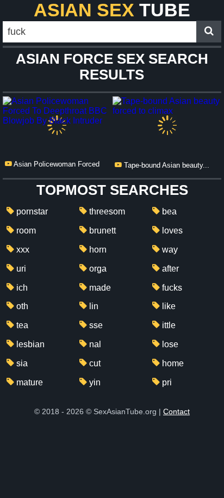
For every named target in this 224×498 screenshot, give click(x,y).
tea (22, 325)
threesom (107, 211)
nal (95, 344)
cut (95, 363)
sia (22, 363)
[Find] (208, 31)
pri (167, 382)
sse (96, 325)
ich (22, 287)
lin (93, 306)
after (170, 268)
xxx (22, 249)
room (26, 230)
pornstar (32, 211)
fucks (172, 287)
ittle (169, 325)
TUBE (112, 10)
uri (21, 268)
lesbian (30, 344)
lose (170, 344)
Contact (176, 411)
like (169, 306)
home (173, 363)
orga (98, 268)
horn (98, 249)
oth (22, 306)
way (170, 249)
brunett (102, 230)
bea (169, 211)
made (100, 287)
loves (172, 230)
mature (29, 382)
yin (95, 382)
